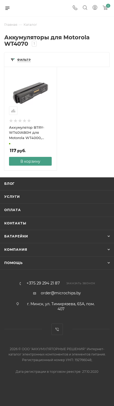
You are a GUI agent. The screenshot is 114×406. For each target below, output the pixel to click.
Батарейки (16, 236)
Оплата (12, 210)
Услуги (12, 197)
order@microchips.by (61, 293)
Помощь (13, 263)
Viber (57, 329)
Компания (15, 250)
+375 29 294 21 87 (43, 283)
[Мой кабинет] (95, 8)
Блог (9, 184)
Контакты (15, 223)
